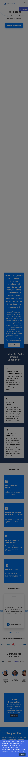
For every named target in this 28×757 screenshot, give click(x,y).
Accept (22, 754)
